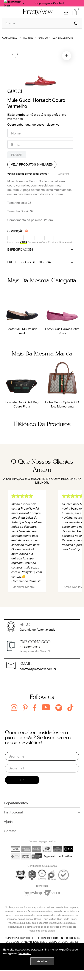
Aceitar (42, 961)
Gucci (14, 91)
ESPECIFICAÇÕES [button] (20, 249)
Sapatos (43, 37)
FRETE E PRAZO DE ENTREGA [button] (29, 262)
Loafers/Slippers (63, 37)
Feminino (28, 37)
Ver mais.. (25, 953)
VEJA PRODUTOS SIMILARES (32, 164)
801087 (44, 173)
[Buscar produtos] (76, 23)
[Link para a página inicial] (10, 37)
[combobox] (42, 23)
